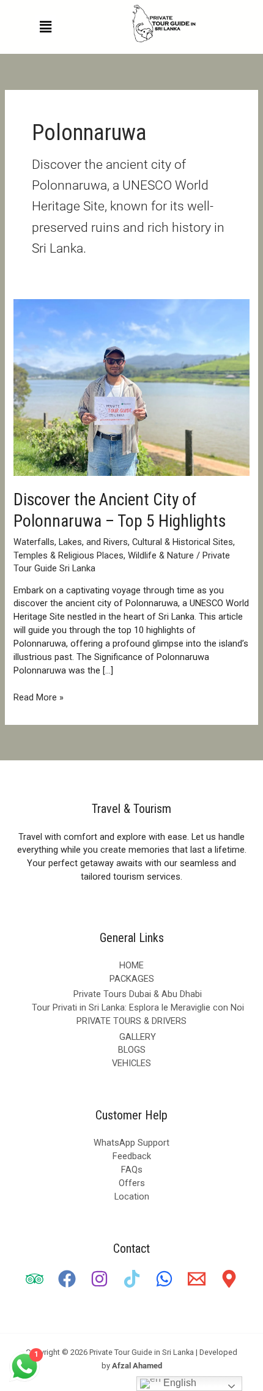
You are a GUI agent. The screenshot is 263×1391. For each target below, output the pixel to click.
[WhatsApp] (164, 1279)
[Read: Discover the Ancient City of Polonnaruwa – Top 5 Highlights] (131, 386)
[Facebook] (67, 1279)
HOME (131, 965)
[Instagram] (99, 1279)
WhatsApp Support (131, 1142)
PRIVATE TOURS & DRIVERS (131, 1020)
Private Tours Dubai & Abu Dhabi (137, 994)
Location (131, 1196)
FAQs (132, 1169)
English (178, 1383)
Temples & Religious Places (68, 555)
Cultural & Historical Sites (182, 541)
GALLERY (137, 1036)
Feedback (132, 1156)
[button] (45, 27)
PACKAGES (131, 978)
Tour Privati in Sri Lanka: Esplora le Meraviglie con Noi (138, 1007)
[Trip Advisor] (34, 1279)
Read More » (38, 697)
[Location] (229, 1279)
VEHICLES (131, 1063)
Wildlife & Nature (161, 555)
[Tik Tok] (132, 1279)
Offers (132, 1183)
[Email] (197, 1279)
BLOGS (132, 1049)
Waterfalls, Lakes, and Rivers (70, 541)
